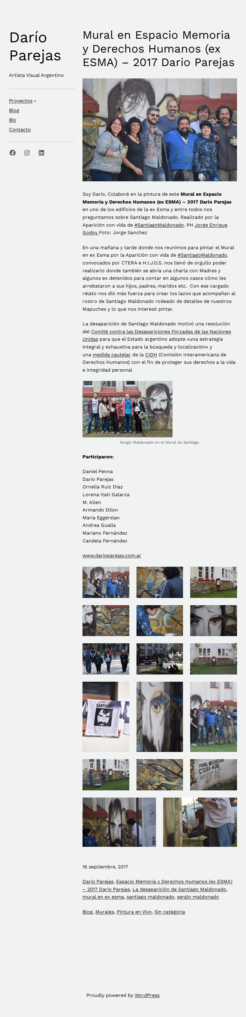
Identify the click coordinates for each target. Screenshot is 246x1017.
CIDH (151, 355)
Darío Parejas (35, 46)
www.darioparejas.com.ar (111, 555)
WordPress (147, 995)
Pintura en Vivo (134, 912)
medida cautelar (112, 355)
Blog (87, 912)
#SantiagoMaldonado (159, 225)
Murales (104, 912)
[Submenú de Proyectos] (35, 100)
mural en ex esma (103, 897)
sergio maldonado (198, 897)
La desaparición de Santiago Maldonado (179, 889)
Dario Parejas (97, 881)
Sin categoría (169, 912)
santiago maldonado (150, 897)
